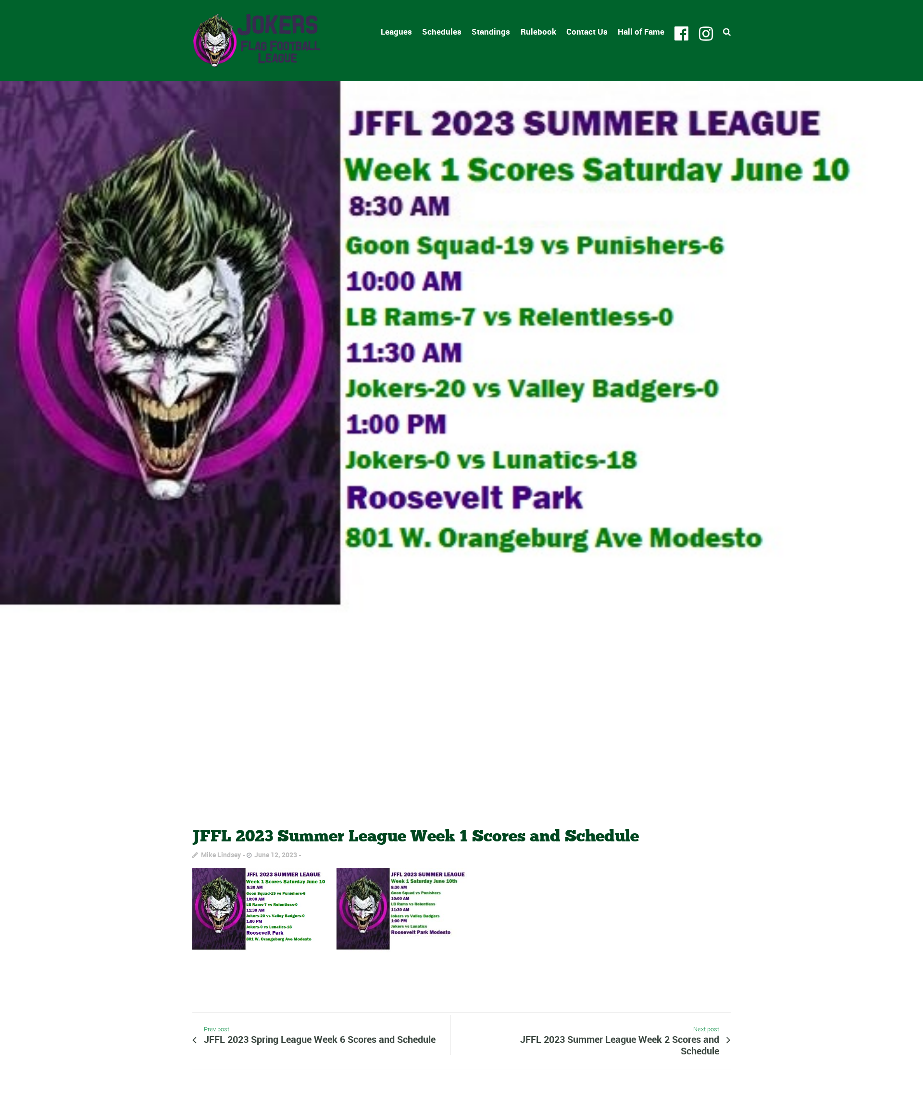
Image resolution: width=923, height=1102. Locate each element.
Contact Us (587, 31)
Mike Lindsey (221, 854)
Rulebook (538, 31)
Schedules (442, 31)
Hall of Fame (641, 31)
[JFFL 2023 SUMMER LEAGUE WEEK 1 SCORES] (461, 445)
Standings (491, 31)
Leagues (396, 31)
